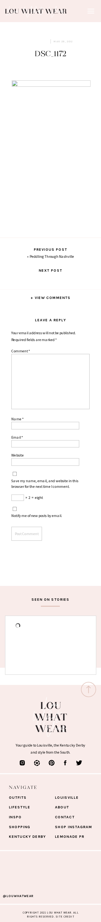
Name (17, 418)
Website (17, 455)
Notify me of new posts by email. (36, 515)
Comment (20, 350)
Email (17, 437)
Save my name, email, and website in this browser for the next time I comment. (44, 483)
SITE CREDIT (65, 916)
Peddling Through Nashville (52, 256)
